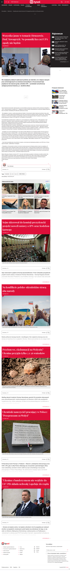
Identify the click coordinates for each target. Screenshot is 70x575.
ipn (12, 174)
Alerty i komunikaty (44, 5)
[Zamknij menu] (2, 2)
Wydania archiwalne (6, 552)
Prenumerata (65, 5)
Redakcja (21, 550)
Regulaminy (15, 567)
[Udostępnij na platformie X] (48, 169)
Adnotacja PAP (5, 554)
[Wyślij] (67, 550)
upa (16, 174)
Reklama (21, 554)
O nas (21, 547)
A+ (6, 2)
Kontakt (21, 552)
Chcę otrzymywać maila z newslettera (57, 553)
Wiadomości (4, 5)
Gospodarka (16, 5)
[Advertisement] (35, 22)
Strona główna (4, 11)
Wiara (38, 5)
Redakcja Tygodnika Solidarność (8, 547)
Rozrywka (54, 5)
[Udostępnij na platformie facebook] (47, 169)
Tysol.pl (67, 567)
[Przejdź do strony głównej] (34, 2)
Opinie (59, 5)
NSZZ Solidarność (14, 2)
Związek (10, 5)
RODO (11, 567)
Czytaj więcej (63, 61)
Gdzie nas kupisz (6, 550)
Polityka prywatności (5, 567)
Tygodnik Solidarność (28, 5)
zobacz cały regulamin (58, 562)
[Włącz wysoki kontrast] (8, 2)
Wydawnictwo (22, 548)
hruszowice (7, 174)
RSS (19, 567)
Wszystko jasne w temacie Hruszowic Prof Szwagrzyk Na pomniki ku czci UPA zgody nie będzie (28, 11)
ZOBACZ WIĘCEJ (22, 174)
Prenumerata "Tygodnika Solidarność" (9, 548)
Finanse (22, 5)
